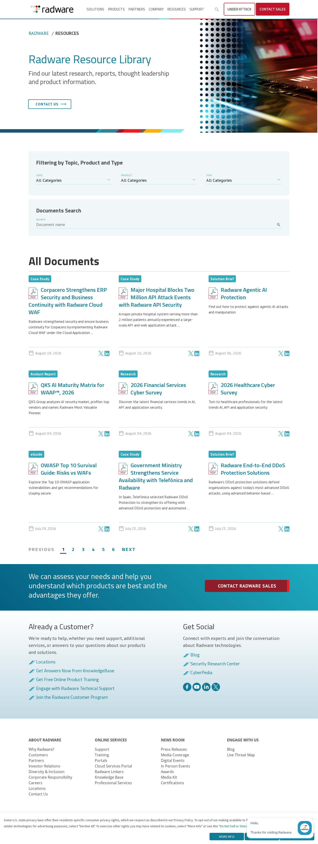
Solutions (95, 9)
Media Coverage (175, 754)
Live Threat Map (241, 754)
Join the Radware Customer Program (72, 697)
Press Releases (174, 749)
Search (41, 219)
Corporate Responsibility (50, 777)
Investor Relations (44, 766)
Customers (38, 754)
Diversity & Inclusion (46, 771)
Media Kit (169, 777)
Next (129, 549)
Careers (35, 782)
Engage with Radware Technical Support (75, 688)
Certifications (172, 782)
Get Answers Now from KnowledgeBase (75, 670)
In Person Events (175, 766)
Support (196, 9)
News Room (173, 740)
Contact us (47, 104)
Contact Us (38, 794)
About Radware (45, 740)
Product (126, 175)
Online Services (111, 740)
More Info (226, 836)
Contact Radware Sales (247, 586)
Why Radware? (41, 749)
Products (116, 9)
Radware (39, 33)
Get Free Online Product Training (67, 679)
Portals (101, 760)
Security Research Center (215, 663)
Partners (137, 9)
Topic (39, 175)
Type (209, 175)
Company (156, 9)
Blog (195, 655)
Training (102, 754)
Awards (167, 771)
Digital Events (173, 760)
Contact (273, 9)
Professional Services (113, 782)
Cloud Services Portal (113, 766)
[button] (217, 9)
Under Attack (239, 9)
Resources (176, 9)
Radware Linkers (109, 771)
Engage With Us (243, 740)
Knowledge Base (109, 777)
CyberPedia (201, 672)
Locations (45, 662)
